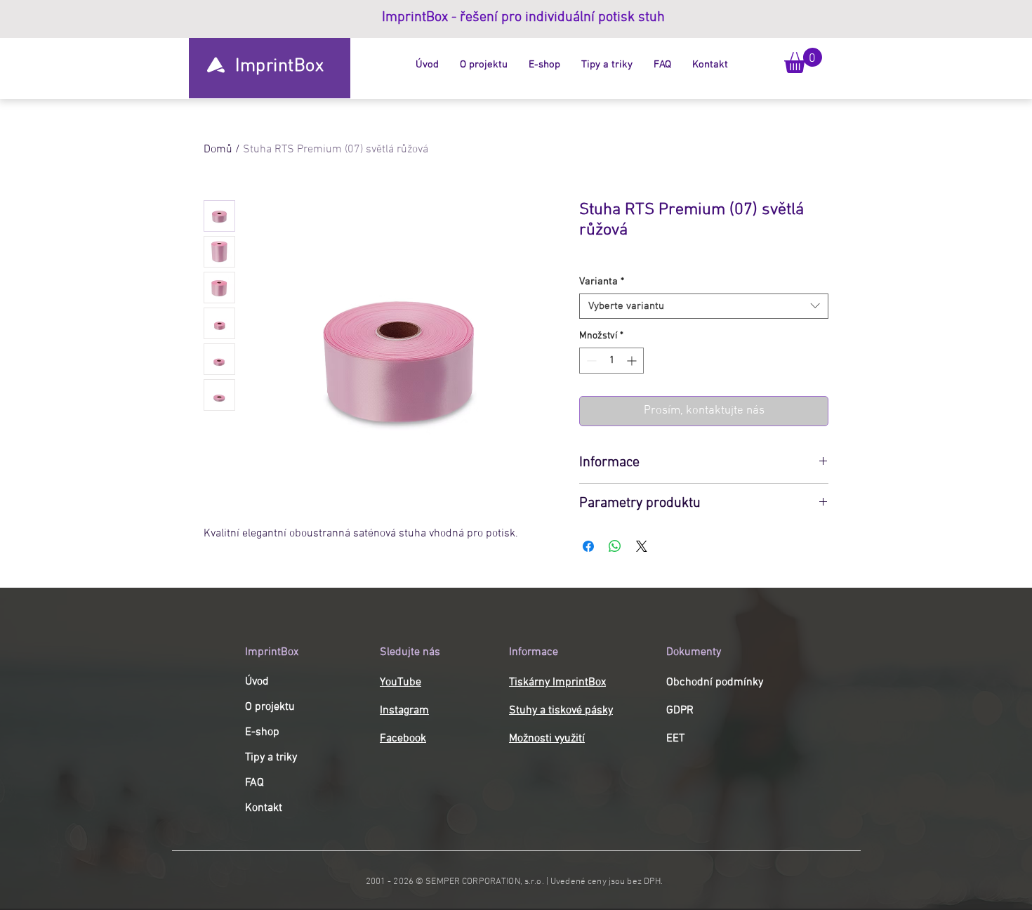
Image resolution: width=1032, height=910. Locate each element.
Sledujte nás (410, 652)
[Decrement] (590, 360)
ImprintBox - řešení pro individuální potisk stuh (523, 17)
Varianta (601, 281)
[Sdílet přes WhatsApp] (615, 546)
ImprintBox (271, 652)
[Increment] (633, 360)
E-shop (262, 732)
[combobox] (703, 306)
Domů (218, 150)
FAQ (254, 783)
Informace (533, 652)
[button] (803, 60)
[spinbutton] (611, 360)
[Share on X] (641, 546)
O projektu (270, 707)
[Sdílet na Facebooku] (588, 546)
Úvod (257, 682)
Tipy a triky (271, 758)
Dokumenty (693, 652)
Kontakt (263, 808)
